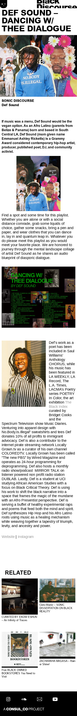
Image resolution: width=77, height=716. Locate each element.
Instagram (26, 537)
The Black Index (60, 404)
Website (8, 537)
